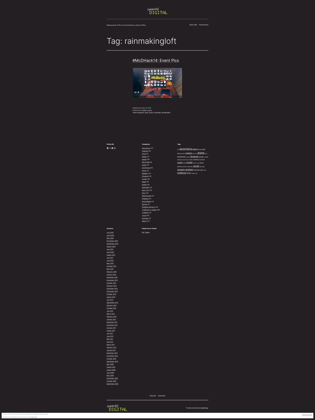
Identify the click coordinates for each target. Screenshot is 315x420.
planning (179, 166)
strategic (181, 170)
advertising (185, 148)
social (196, 166)
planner (202, 163)
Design (144, 157)
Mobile (144, 185)
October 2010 (111, 359)
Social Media (146, 201)
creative (188, 153)
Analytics (145, 151)
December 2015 (112, 277)
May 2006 (110, 375)
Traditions (145, 213)
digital (200, 152)
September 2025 (112, 244)
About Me (193, 25)
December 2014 (112, 288)
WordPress (204, 408)
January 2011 (111, 350)
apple (200, 149)
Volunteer (145, 218)
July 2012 (110, 311)
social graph (202, 166)
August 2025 (111, 246)
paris (198, 162)
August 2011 (111, 331)
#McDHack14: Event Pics (155, 60)
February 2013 (112, 305)
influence (179, 159)
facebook (194, 156)
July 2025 (110, 249)
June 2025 (110, 252)
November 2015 (112, 280)
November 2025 (112, 241)
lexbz (146, 112)
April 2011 (110, 342)
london (151, 112)
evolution (188, 156)
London (149, 110)
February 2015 (112, 286)
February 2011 (111, 347)
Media (144, 182)
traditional (181, 173)
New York (145, 190)
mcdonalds (157, 112)
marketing (196, 159)
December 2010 (112, 353)
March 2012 (111, 314)
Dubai (144, 165)
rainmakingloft (165, 112)
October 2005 (111, 381)
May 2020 (110, 263)
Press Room (203, 25)
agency (195, 149)
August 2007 (111, 367)
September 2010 (112, 361)
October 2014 (111, 294)
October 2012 (111, 308)
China (144, 154)
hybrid (206, 156)
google (201, 157)
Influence (145, 176)
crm (194, 153)
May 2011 (110, 339)
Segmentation (147, 196)
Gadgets (145, 173)
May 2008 (110, 364)
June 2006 (110, 373)
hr (204, 156)
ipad (183, 159)
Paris (143, 193)
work (196, 173)
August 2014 (111, 297)
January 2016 (111, 274)
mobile (184, 162)
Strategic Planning (148, 207)
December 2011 (112, 322)
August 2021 (111, 255)
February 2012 (112, 317)
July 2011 (110, 333)
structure (197, 170)
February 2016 (112, 272)
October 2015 (111, 283)
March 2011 (111, 345)
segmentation (190, 166)
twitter (188, 173)
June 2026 (110, 235)
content (183, 153)
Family (144, 171)
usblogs (193, 173)
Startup (144, 204)
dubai (206, 153)
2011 (178, 149)
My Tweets (146, 232)
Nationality (145, 187)
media (179, 162)
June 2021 (110, 260)
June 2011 (110, 336)
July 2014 (110, 300)
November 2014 (112, 291)
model (189, 162)
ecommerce (181, 157)
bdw (203, 149)
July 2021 (110, 258)
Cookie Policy (34, 417)
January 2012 (111, 319)
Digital (144, 110)
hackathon (141, 112)
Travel (144, 215)
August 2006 (111, 370)
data (196, 153)
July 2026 (110, 232)
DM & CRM (145, 162)
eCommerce (146, 168)
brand (178, 153)
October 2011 (111, 328)
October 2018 (111, 266)
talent (201, 170)
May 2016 (110, 269)
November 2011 (112, 325)
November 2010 (112, 356)
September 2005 (112, 384)
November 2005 (112, 378)
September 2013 (112, 302)
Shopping (145, 199)
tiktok (205, 170)
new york (195, 162)
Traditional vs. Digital (149, 210)
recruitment (184, 166)
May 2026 (110, 238)
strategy (189, 169)
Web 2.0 (145, 221)
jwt (185, 159)
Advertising (146, 148)
